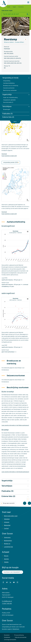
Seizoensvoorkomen (8, 88)
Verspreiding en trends (10, 78)
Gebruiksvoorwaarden (20, 637)
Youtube (13, 582)
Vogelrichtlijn (7, 95)
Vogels (14, 7)
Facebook (3, 582)
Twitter (6, 582)
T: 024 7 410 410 (7, 603)
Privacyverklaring (19, 635)
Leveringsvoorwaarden (10, 639)
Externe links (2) (8, 117)
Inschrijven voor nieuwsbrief (12, 572)
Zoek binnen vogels (7, 10)
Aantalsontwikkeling (8, 83)
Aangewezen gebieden (9, 100)
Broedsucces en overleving (10, 85)
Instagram (17, 582)
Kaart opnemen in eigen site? (9, 155)
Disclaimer (7, 635)
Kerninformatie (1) (8, 102)
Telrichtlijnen (7, 106)
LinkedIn (10, 582)
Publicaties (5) (7, 114)
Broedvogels (6, 109)
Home (8, 7)
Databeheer (7, 637)
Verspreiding (6, 80)
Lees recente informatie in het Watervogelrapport (15, 425)
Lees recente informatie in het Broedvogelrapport (15, 472)
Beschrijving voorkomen (10, 90)
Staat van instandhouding (10, 97)
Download (4, 154)
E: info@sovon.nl (7, 601)
